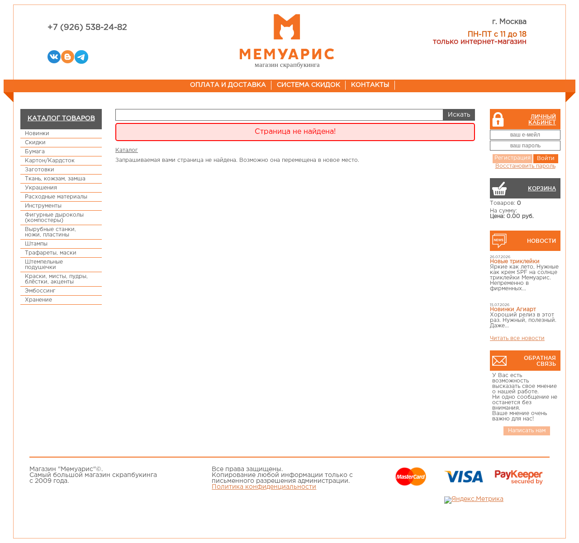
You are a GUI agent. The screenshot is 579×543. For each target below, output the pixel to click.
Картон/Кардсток (50, 160)
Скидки (35, 142)
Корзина (542, 188)
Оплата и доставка (228, 85)
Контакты (370, 85)
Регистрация (512, 158)
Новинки (37, 133)
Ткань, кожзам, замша (55, 178)
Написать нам (527, 430)
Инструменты (43, 205)
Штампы (36, 243)
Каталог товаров (61, 118)
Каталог (126, 150)
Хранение (38, 299)
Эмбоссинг (40, 290)
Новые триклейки (515, 261)
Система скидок (308, 85)
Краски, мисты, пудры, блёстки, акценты (56, 279)
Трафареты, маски (50, 252)
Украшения (41, 187)
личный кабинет (542, 119)
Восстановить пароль (525, 166)
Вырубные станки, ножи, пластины (50, 232)
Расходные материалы (56, 196)
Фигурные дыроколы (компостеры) (54, 217)
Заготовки (39, 169)
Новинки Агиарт (513, 309)
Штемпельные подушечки (44, 265)
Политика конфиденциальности (264, 487)
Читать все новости (517, 338)
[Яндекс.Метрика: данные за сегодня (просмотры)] (473, 500)
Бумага (35, 151)
